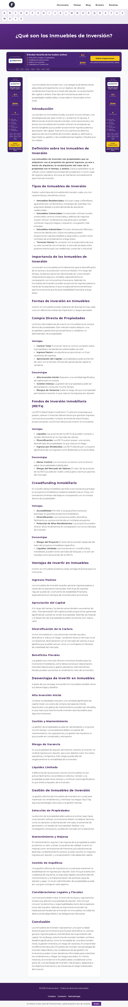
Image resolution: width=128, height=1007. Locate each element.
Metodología (74, 996)
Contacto (62, 996)
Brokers (100, 5)
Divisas (77, 5)
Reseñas (113, 5)
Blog (88, 5)
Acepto (96, 1004)
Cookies (52, 996)
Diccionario (63, 5)
